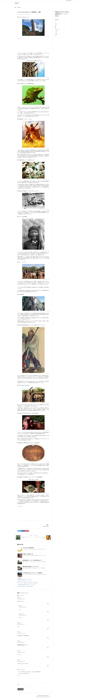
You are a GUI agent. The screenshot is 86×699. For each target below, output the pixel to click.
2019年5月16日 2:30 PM (21, 624)
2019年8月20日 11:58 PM (21, 633)
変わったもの (57, 29)
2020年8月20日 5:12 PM (21, 642)
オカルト (56, 24)
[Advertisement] (33, 45)
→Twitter (56, 15)
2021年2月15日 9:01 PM (20, 661)
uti (48, 526)
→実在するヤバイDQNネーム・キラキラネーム (25, 581)
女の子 (56, 30)
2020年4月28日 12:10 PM (22, 615)
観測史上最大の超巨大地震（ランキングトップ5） (31, 566)
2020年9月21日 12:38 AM (21, 652)
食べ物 (56, 34)
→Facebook (57, 16)
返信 (47, 603)
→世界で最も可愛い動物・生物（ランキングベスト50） (26, 584)
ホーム (16, 7)
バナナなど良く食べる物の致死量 (28, 547)
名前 (18, 684)
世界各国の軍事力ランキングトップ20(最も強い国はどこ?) (32, 560)
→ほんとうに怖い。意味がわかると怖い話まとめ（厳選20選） (27, 582)
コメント (18, 675)
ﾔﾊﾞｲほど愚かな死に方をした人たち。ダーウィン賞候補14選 (32, 572)
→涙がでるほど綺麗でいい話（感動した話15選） (25, 586)
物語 (55, 26)
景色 (56, 31)
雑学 (19, 7)
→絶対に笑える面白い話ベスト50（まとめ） (24, 579)
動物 (55, 25)
